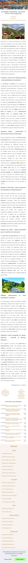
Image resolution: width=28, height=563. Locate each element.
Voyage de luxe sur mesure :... (9, 518)
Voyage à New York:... (7, 511)
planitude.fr (13, 16)
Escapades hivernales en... (8, 524)
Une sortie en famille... (7, 498)
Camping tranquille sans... (8, 537)
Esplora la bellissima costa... (8, 544)
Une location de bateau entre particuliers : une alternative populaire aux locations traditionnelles (13, 419)
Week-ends (13, 18)
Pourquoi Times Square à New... (9, 475)
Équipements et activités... (8, 521)
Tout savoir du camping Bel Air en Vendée (12, 427)
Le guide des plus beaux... (8, 469)
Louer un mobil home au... (8, 488)
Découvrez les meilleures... (8, 534)
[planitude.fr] (14, 4)
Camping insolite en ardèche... (9, 485)
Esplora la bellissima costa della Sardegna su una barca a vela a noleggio (5, 392)
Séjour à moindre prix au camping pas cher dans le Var (13, 441)
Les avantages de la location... (9, 501)
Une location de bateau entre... (9, 547)
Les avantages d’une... (7, 527)
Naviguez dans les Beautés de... (9, 463)
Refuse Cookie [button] (8, 559)
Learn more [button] (14, 555)
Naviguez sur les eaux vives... (8, 456)
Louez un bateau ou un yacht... (9, 459)
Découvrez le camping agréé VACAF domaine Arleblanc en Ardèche (13, 434)
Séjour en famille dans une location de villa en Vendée (13, 437)
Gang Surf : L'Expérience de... (9, 482)
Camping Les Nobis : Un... (8, 466)
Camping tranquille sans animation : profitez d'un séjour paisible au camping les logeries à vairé (21, 394)
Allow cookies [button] (20, 559)
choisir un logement (14, 352)
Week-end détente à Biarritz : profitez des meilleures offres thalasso (13, 423)
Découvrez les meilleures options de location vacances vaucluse (13, 406)
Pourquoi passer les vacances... (9, 472)
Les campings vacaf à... (7, 453)
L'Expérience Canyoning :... (8, 508)
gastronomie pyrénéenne (19, 160)
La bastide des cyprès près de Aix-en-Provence (13, 430)
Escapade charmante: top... (8, 540)
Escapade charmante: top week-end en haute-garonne (13, 20)
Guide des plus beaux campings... (9, 495)
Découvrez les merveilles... (8, 492)
